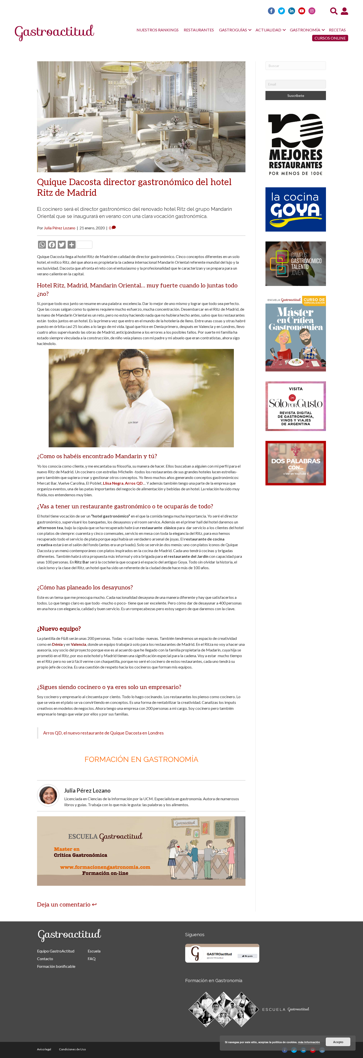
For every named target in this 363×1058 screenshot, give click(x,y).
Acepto (338, 1042)
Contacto (45, 958)
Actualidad (268, 29)
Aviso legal (44, 1049)
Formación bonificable (56, 966)
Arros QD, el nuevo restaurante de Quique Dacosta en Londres (103, 732)
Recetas (337, 29)
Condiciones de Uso (72, 1049)
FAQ (92, 958)
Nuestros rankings (158, 29)
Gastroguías (233, 29)
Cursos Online (330, 38)
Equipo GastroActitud (55, 951)
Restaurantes (199, 29)
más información (309, 1042)
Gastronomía (305, 29)
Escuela (94, 951)
